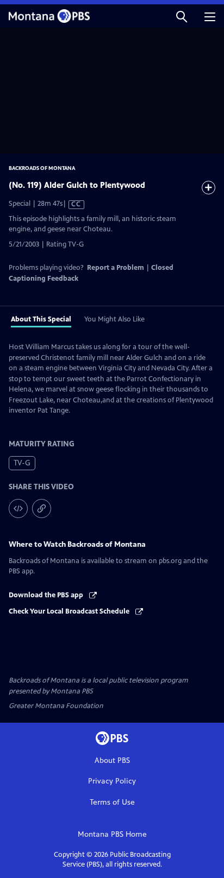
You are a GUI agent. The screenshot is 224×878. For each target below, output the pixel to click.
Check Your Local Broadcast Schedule (70, 611)
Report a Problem (115, 267)
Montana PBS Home (112, 834)
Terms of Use (112, 802)
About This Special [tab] (41, 319)
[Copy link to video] (41, 508)
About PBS (112, 760)
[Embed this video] (18, 508)
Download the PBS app (47, 595)
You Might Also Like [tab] (114, 319)
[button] (181, 16)
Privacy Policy (112, 781)
